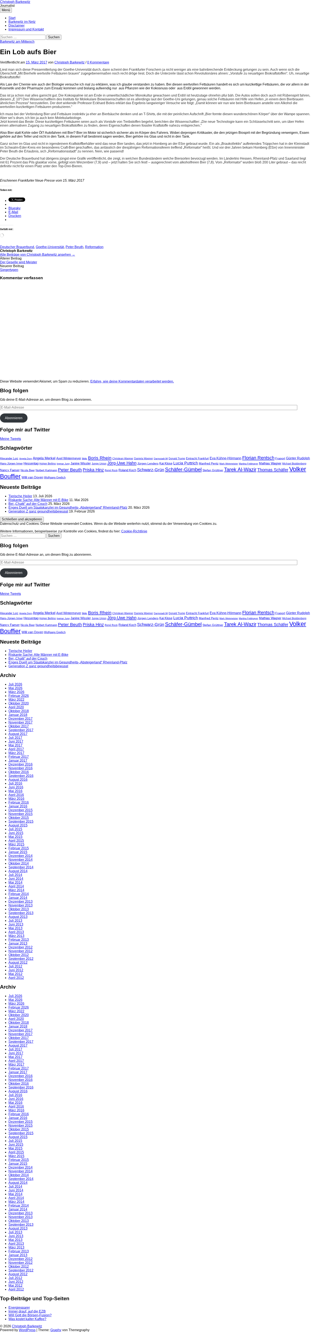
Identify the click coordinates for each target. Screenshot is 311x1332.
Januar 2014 (17, 898)
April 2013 (16, 932)
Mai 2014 (15, 882)
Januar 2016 (17, 806)
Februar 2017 (18, 757)
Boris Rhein (99, 457)
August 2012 (18, 962)
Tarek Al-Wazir (240, 469)
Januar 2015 (17, 852)
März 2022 (16, 699)
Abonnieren (13, 418)
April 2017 (16, 749)
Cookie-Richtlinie (134, 531)
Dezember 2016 (20, 764)
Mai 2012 (15, 974)
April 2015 (16, 840)
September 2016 (20, 776)
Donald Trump (177, 458)
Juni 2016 (15, 787)
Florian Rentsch (258, 457)
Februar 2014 (18, 894)
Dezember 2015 (20, 810)
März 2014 (16, 890)
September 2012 (20, 958)
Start (11, 18)
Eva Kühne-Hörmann (225, 458)
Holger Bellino (47, 463)
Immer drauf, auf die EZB (27, 1311)
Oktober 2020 (18, 703)
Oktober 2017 (18, 726)
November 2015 (20, 814)
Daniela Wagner (143, 458)
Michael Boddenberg (294, 463)
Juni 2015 (15, 833)
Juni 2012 (15, 970)
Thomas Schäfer (272, 469)
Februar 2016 (18, 802)
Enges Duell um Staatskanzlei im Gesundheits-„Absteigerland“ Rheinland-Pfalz (67, 507)
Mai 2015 (15, 837)
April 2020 (16, 707)
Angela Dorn (25, 458)
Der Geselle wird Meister (18, 262)
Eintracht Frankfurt (197, 458)
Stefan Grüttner (212, 470)
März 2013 (16, 936)
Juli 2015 (15, 829)
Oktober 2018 (18, 711)
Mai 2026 (15, 688)
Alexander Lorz (9, 458)
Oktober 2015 (18, 817)
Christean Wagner (122, 458)
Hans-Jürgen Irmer (11, 463)
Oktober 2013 (18, 909)
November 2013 (20, 905)
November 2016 (20, 768)
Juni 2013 (15, 924)
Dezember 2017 (20, 718)
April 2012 (16, 978)
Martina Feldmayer (248, 463)
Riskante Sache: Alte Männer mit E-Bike (38, 500)
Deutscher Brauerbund (17, 247)
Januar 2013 (17, 943)
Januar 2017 (17, 760)
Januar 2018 (17, 715)
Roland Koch (127, 470)
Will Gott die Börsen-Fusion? (30, 1315)
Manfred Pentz (209, 463)
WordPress (27, 1330)
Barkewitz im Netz (22, 21)
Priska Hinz (93, 469)
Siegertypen (9, 270)
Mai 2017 (15, 745)
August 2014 (18, 871)
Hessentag (31, 463)
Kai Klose (165, 463)
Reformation (94, 247)
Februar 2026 (18, 696)
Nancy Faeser (10, 470)
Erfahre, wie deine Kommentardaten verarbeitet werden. (132, 381)
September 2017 (20, 730)
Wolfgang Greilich (55, 477)
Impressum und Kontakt (26, 29)
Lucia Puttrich (185, 463)
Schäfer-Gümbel (183, 469)
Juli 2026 (15, 684)
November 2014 (20, 859)
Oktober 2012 (18, 955)
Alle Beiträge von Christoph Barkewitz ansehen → (37, 254)
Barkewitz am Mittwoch (17, 41)
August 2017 (18, 734)
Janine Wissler (80, 463)
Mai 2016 (15, 791)
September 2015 (20, 821)
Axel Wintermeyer (68, 458)
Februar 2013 (18, 939)
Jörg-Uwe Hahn (121, 463)
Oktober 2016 (18, 772)
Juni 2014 (15, 878)
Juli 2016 (15, 783)
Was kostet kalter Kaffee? (27, 1319)
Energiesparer (19, 1307)
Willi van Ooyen (32, 477)
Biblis (84, 458)
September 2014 (20, 867)
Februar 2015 (18, 848)
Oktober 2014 (18, 863)
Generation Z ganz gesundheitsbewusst (38, 511)
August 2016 (18, 779)
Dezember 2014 (20, 856)
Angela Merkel (44, 458)
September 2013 (20, 913)
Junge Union (99, 463)
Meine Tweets (10, 439)
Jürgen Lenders (147, 463)
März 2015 (16, 844)
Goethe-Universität (50, 247)
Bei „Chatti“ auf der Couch (27, 504)
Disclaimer (16, 25)
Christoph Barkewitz (15, 2)
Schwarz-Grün (150, 469)
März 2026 (16, 692)
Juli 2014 (15, 875)
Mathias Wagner (270, 463)
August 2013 (18, 917)
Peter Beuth (74, 247)
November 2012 (20, 951)
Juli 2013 (15, 920)
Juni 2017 (15, 741)
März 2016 (16, 798)
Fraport (280, 458)
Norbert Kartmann (46, 470)
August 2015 (18, 825)
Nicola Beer (28, 470)
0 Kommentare (98, 62)
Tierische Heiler (20, 496)
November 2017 (20, 722)
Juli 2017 (15, 737)
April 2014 (16, 886)
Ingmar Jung (63, 463)
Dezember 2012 (20, 947)
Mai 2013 (15, 928)
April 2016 (16, 795)
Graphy (55, 1330)
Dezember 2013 (20, 901)
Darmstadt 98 (161, 458)
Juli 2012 (15, 966)
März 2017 (16, 753)
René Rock (111, 470)
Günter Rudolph (298, 458)
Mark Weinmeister (228, 463)
